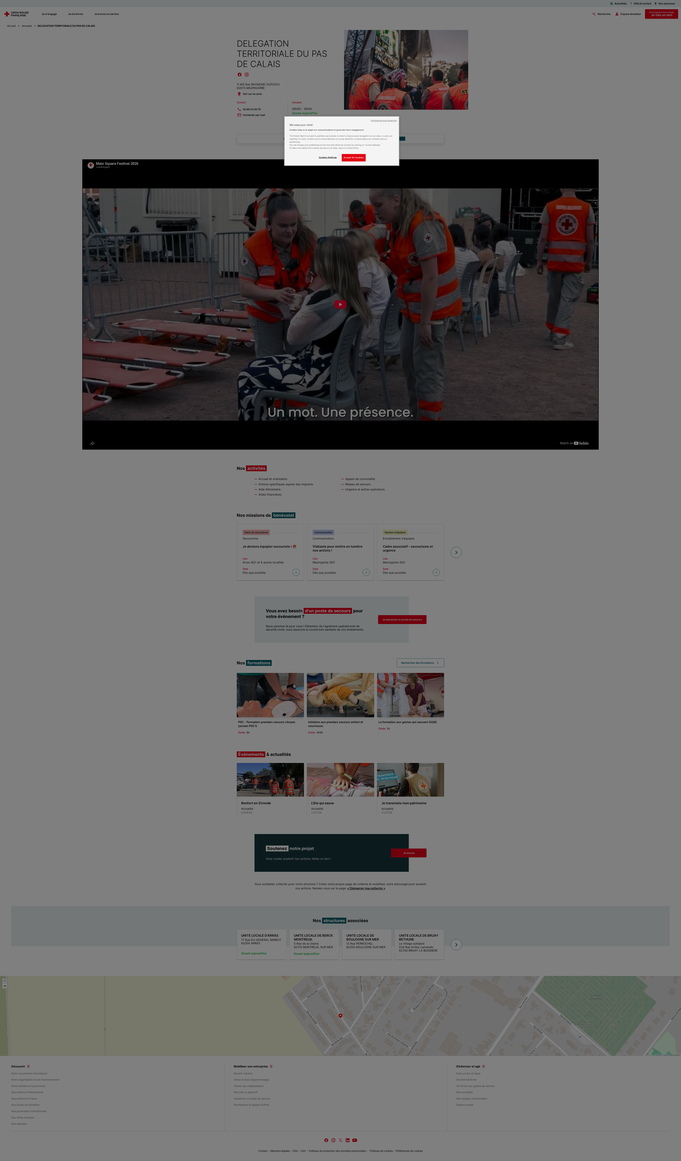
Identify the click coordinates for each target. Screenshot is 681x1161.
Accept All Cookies (354, 157)
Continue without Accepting (384, 120)
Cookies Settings (328, 157)
